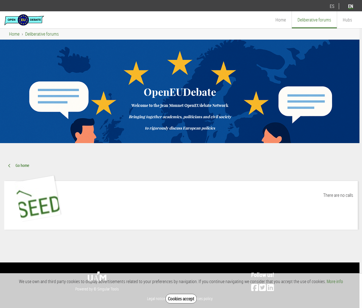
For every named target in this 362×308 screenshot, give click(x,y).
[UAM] (24, 19)
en (350, 6)
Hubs (347, 20)
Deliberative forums (42, 34)
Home (14, 34)
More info (335, 281)
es (332, 6)
